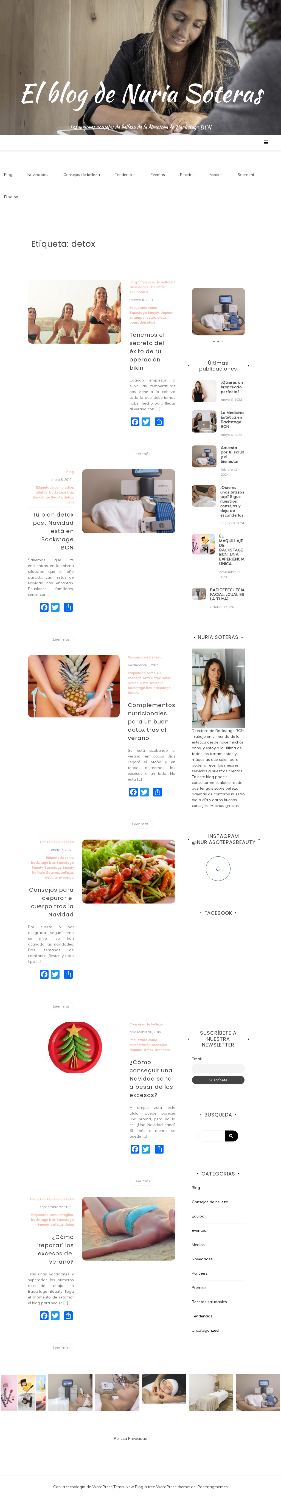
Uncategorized (205, 1330)
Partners (199, 1273)
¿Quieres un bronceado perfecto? (232, 387)
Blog (8, 174)
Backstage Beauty (144, 312)
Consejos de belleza (81, 174)
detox (151, 317)
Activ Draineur (151, 683)
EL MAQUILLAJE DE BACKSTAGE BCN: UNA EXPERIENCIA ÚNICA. (232, 550)
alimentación (140, 1045)
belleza (67, 872)
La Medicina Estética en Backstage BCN (232, 419)
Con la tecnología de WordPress (83, 1486)
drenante (162, 1050)
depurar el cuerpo (59, 877)
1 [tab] (214, 341)
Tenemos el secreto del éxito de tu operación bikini (147, 351)
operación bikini (142, 322)
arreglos (66, 1215)
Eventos (158, 174)
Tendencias (125, 174)
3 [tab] (222, 341)
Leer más (142, 453)
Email (197, 1058)
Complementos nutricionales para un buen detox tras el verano (151, 721)
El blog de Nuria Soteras (140, 93)
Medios (216, 174)
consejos (159, 1045)
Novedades (37, 174)
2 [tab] (218, 341)
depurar (136, 1050)
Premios (199, 1287)
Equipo (198, 1216)
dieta (161, 317)
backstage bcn (61, 492)
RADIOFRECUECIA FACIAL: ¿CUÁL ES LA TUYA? (227, 594)
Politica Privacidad (130, 1438)
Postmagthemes (213, 1486)
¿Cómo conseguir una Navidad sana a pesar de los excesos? (151, 1078)
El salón (11, 196)
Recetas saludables (209, 1301)
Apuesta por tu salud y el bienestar (233, 454)
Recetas (187, 174)
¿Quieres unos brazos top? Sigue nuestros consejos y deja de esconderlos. (232, 501)
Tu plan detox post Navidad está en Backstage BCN (53, 531)
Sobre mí (246, 174)
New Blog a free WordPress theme (157, 1486)
